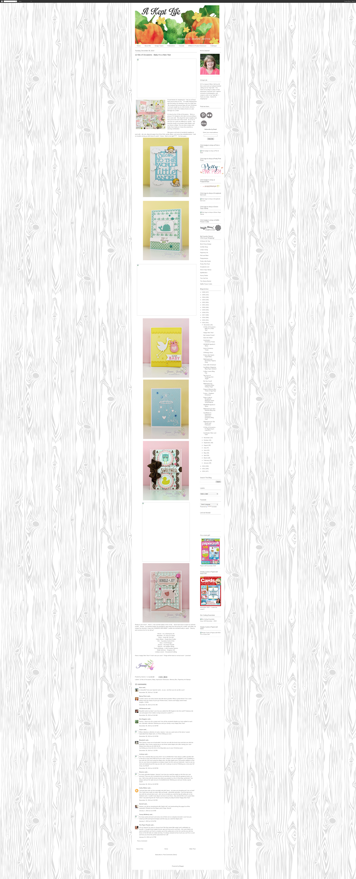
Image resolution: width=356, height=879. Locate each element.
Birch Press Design (205, 244)
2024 (204, 297)
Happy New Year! (208, 332)
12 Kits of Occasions (146, 679)
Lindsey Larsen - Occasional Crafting (166, 652)
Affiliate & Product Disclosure (197, 46)
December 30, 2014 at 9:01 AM (148, 704)
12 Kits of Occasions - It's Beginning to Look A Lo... (209, 429)
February (207, 460)
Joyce (141, 729)
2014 (204, 322)
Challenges (213, 46)
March (206, 458)
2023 (204, 299)
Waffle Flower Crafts (206, 284)
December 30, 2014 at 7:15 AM (148, 692)
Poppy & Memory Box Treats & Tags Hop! (209, 390)
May (205, 453)
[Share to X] (163, 677)
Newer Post (139, 849)
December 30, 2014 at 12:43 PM (148, 736)
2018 (204, 312)
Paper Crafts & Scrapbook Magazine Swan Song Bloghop (208, 400)
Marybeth (142, 740)
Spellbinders (203, 272)
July (205, 447)
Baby (153, 679)
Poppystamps (204, 258)
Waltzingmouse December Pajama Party (209, 360)
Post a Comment (142, 841)
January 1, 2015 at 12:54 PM (147, 821)
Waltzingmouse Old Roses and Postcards (209, 423)
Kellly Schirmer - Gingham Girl (166, 650)
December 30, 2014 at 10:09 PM (148, 768)
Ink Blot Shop (204, 247)
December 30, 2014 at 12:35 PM (148, 726)
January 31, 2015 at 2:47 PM (147, 837)
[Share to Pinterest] (166, 677)
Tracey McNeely (144, 814)
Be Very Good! (207, 381)
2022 (204, 302)
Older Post (192, 849)
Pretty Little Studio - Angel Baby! (209, 355)
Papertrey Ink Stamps (184, 679)
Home (139, 46)
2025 (204, 294)
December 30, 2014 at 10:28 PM (148, 784)
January (206, 463)
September (207, 442)
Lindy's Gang (204, 249)
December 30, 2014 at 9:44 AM (148, 715)
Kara (140, 687)
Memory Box (173, 679)
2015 (204, 320)
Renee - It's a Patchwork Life (166, 633)
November (207, 437)
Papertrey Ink (204, 252)
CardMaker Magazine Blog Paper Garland (209, 368)
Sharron (141, 772)
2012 (204, 468)
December (207, 325)
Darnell (141, 804)
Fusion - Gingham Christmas (208, 394)
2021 (204, 305)
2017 (204, 315)
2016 (204, 317)
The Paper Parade (144, 825)
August (206, 445)
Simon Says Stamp (205, 269)
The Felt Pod (204, 278)
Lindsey (141, 754)
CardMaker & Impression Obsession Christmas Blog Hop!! (208, 416)
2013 (204, 466)
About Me (148, 46)
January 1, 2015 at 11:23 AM (147, 810)
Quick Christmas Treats (208, 349)
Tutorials (181, 46)
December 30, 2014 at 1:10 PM (148, 750)
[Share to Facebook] (165, 677)
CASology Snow (208, 352)
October (206, 440)
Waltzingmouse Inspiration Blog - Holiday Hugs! (209, 385)
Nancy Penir (143, 696)
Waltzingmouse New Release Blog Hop (209, 409)
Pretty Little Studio (205, 261)
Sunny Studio (204, 275)
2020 (204, 307)
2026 (204, 292)
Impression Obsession (162, 679)
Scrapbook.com (204, 267)
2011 (203, 471)
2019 (204, 310)
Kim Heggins (143, 719)
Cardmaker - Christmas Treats (209, 340)
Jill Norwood (143, 708)
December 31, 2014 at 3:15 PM (148, 800)
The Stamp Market (205, 281)
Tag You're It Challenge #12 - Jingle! (208, 377)
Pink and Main (204, 255)
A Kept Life (151, 11)
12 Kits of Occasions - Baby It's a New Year (209, 328)
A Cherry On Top (205, 241)
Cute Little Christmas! (209, 364)
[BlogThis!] (161, 677)
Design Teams (159, 46)
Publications (171, 46)
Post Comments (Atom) (170, 854)
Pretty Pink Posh (205, 264)
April (205, 455)
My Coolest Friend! (209, 335)
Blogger (181, 866)
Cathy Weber (188, 123)
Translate (214, 506)
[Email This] (159, 677)
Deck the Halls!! (208, 337)
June (205, 450)
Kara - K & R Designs (166, 643)
